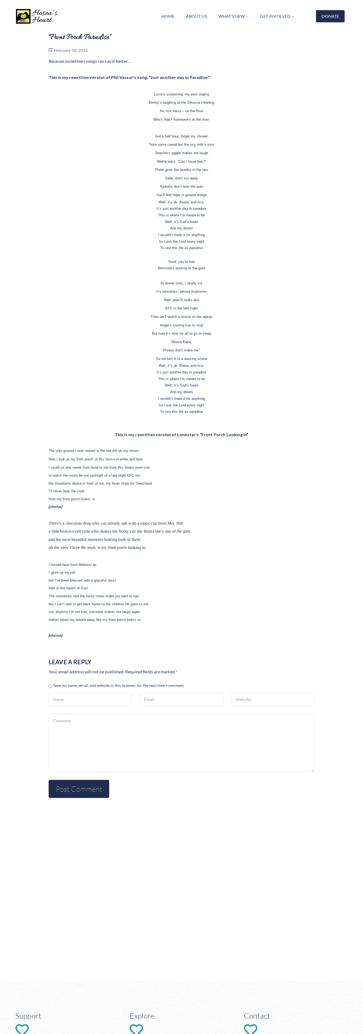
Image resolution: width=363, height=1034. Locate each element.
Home (168, 16)
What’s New (231, 16)
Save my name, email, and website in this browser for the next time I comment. (118, 685)
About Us (196, 16)
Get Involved (275, 16)
